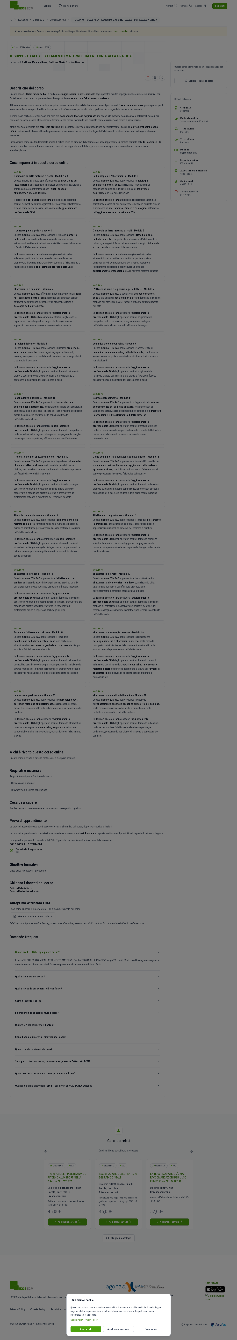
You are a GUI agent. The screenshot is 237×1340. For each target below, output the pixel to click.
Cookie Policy (77, 1320)
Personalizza (151, 1329)
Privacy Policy (91, 1320)
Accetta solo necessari (118, 1329)
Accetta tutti (86, 1329)
